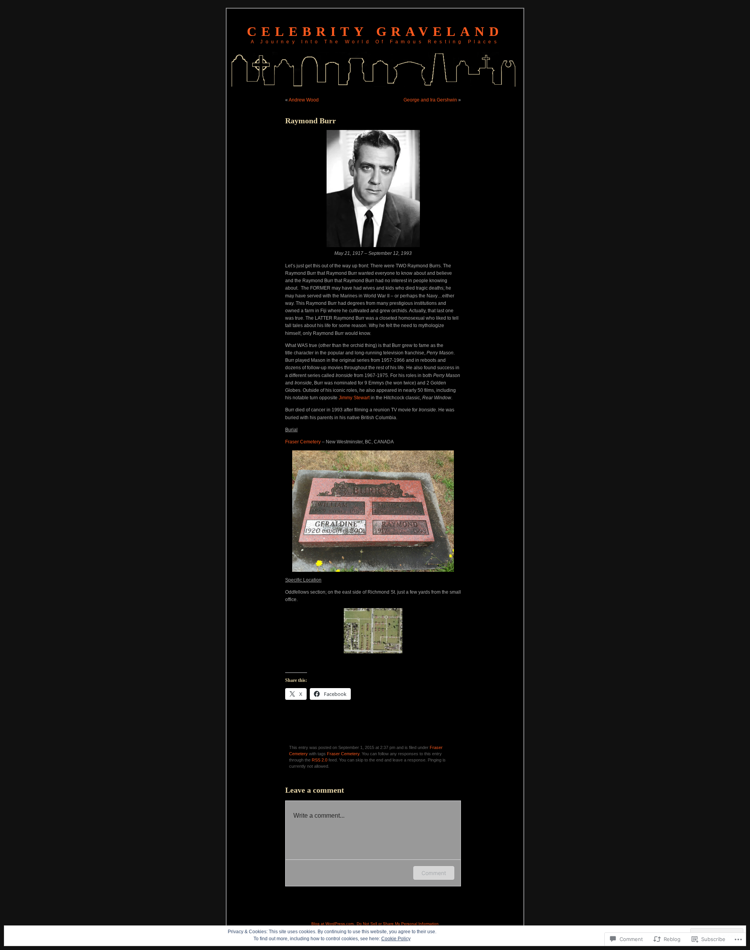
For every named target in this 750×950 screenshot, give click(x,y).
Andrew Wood (304, 100)
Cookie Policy (396, 938)
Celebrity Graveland (375, 31)
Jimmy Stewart (354, 397)
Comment (433, 873)
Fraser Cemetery (303, 442)
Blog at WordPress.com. (333, 924)
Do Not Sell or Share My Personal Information (398, 924)
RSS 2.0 (319, 760)
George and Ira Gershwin (430, 100)
